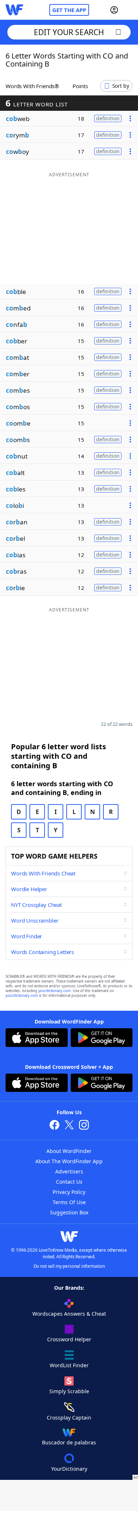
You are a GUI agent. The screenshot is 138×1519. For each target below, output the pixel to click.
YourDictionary (69, 1468)
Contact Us (69, 1181)
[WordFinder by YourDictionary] (14, 9)
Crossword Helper (69, 1339)
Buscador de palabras (69, 1442)
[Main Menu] (129, 10)
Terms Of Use (69, 1202)
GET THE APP (69, 10)
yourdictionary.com (54, 990)
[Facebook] (54, 1125)
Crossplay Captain (69, 1417)
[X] (69, 1125)
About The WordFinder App (69, 1161)
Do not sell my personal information (69, 1266)
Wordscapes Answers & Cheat (69, 1313)
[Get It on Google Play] (102, 1038)
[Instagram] (84, 1125)
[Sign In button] (114, 10)
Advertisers (69, 1171)
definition (108, 118)
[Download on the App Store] (37, 1038)
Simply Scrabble (69, 1391)
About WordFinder (69, 1150)
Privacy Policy (69, 1191)
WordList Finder (69, 1365)
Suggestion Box (69, 1212)
